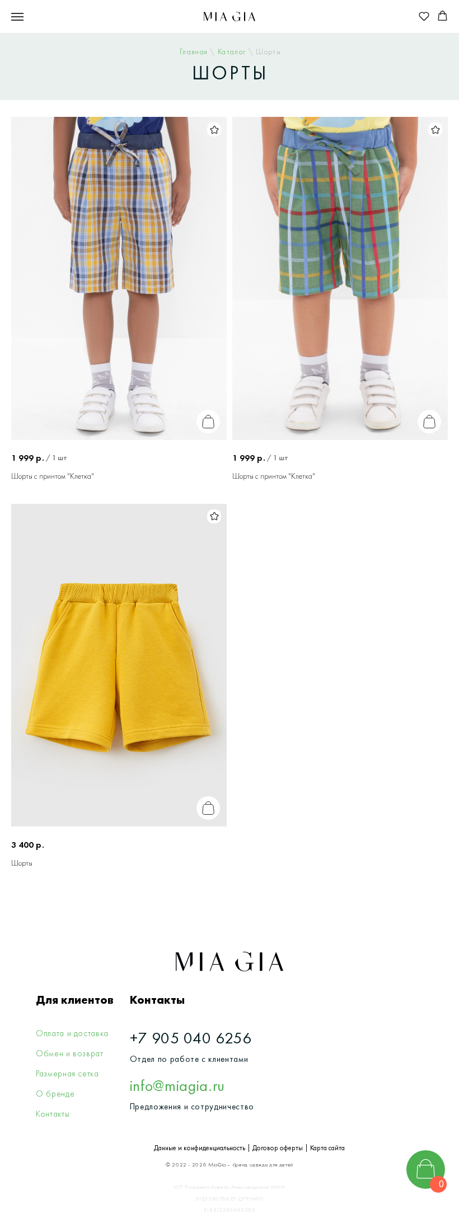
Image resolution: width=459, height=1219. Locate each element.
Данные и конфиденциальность (199, 1147)
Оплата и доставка (72, 1033)
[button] (424, 16)
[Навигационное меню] (17, 17)
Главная (195, 51)
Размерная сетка (67, 1073)
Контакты (52, 1113)
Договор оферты (277, 1147)
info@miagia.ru (177, 1085)
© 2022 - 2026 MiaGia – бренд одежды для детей (229, 1164)
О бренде (55, 1093)
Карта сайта (327, 1147)
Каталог (233, 51)
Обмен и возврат (70, 1053)
